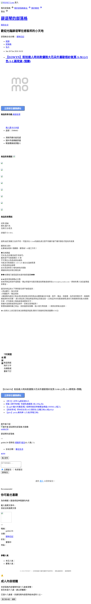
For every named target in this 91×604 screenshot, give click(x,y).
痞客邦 (18, 443)
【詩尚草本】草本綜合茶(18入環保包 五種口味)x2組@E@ (30, 410)
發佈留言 (5, 472)
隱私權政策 (59, 571)
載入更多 (5, 458)
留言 (23, 443)
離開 (13, 599)
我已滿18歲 (6, 599)
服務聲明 (68, 571)
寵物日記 (20, 37)
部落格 (8, 44)
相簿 (7, 41)
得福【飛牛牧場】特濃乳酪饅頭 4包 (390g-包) (24, 404)
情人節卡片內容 (12, 128)
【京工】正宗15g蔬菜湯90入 (17, 401)
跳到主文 (5, 25)
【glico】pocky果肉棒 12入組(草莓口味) (22, 412)
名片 (7, 47)
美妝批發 (16, 114)
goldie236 (4, 429)
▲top (3, 453)
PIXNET (27, 571)
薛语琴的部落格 (14, 18)
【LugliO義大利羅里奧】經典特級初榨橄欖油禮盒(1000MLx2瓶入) (33, 407)
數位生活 (19, 449)
